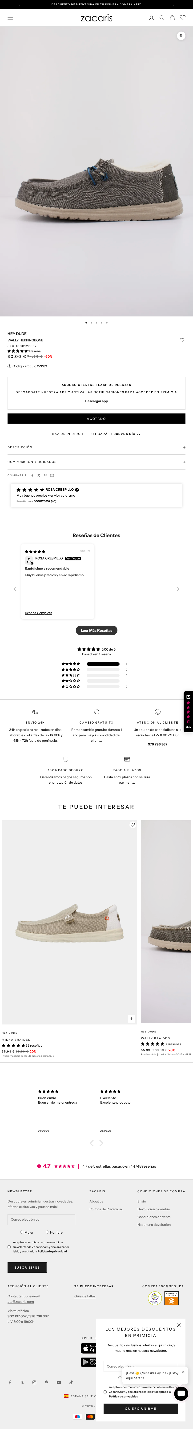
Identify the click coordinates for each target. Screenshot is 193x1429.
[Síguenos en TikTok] (71, 1382)
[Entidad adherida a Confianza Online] (163, 1298)
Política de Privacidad (106, 1209)
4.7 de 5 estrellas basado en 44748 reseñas (119, 1166)
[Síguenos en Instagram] (34, 1382)
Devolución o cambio (153, 1209)
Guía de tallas (85, 1296)
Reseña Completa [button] (38, 613)
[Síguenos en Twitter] (22, 1382)
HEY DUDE (17, 333)
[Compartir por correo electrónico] (52, 475)
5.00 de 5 (109, 649)
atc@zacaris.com (21, 1301)
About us (96, 1201)
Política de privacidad (123, 1396)
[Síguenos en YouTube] (58, 1382)
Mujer (28, 1232)
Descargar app (96, 401)
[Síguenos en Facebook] (10, 1382)
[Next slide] (178, 589)
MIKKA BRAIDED (16, 1039)
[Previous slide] (15, 589)
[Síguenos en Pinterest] (46, 1382)
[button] (18, 351)
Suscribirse (27, 1267)
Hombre (56, 1232)
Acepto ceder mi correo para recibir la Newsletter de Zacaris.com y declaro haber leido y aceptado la (143, 1391)
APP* (137, 4)
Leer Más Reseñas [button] (96, 630)
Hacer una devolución (154, 1225)
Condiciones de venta (154, 1217)
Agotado (96, 419)
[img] (35, 552)
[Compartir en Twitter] (39, 475)
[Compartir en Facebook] (32, 475)
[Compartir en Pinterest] (45, 475)
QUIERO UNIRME (140, 1408)
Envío (141, 1201)
